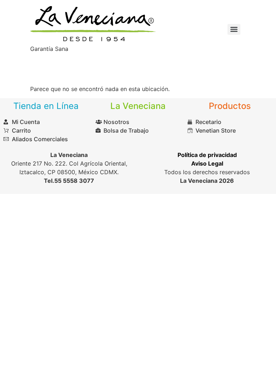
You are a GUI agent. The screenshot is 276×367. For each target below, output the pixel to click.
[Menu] (233, 29)
